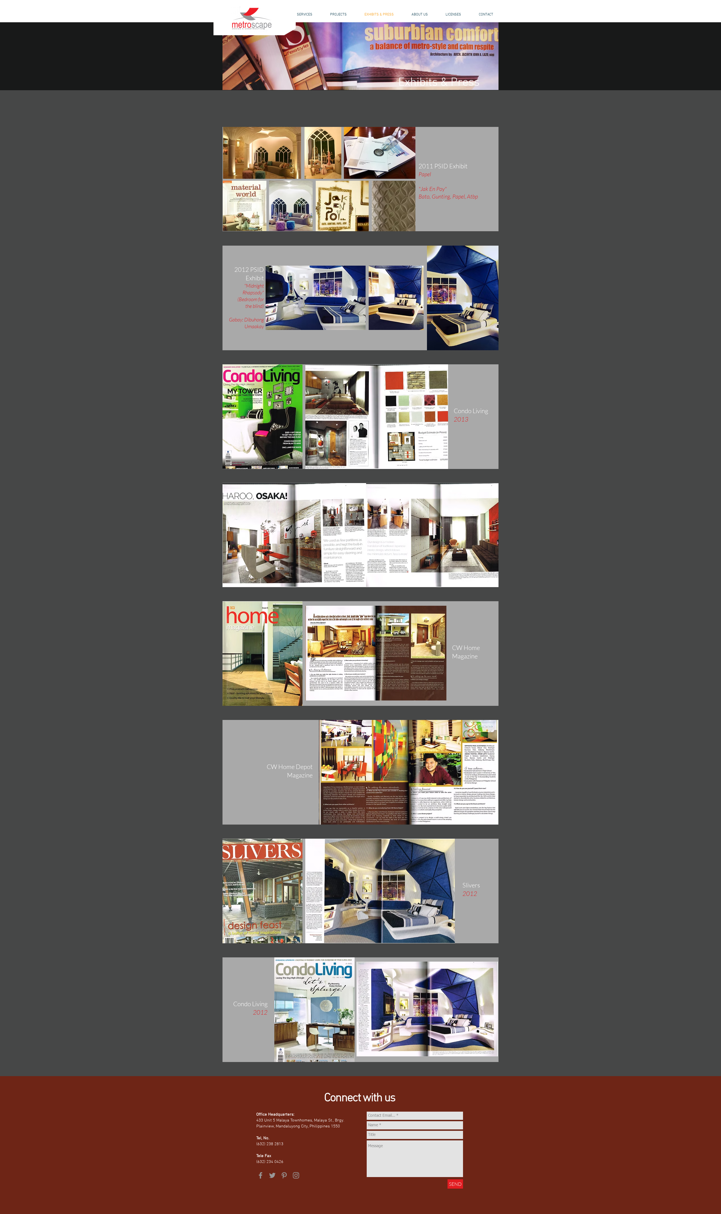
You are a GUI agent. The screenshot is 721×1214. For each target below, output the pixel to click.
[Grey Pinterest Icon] (284, 1175)
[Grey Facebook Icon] (260, 1175)
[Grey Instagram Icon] (296, 1175)
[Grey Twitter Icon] (272, 1175)
